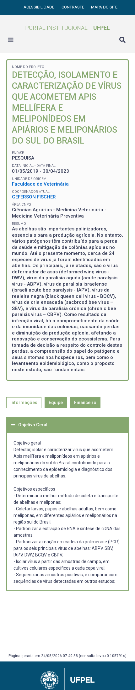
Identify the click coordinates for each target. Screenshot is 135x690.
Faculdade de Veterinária (40, 184)
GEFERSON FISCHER (34, 197)
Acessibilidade (39, 7)
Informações (23, 402)
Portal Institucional (67, 27)
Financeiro (85, 402)
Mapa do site (104, 7)
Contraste (73, 7)
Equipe (56, 402)
